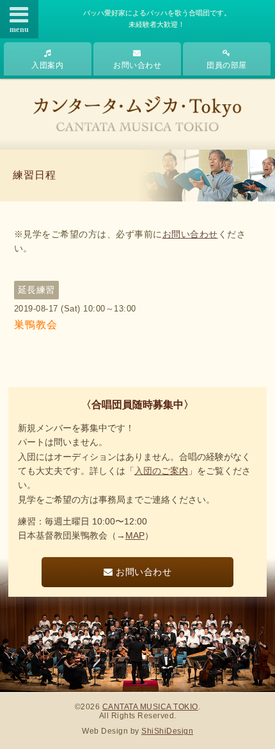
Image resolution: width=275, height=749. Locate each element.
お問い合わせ (137, 65)
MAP (135, 535)
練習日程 (34, 175)
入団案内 (47, 65)
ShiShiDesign (167, 731)
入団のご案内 (161, 471)
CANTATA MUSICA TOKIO (150, 706)
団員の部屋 (227, 65)
